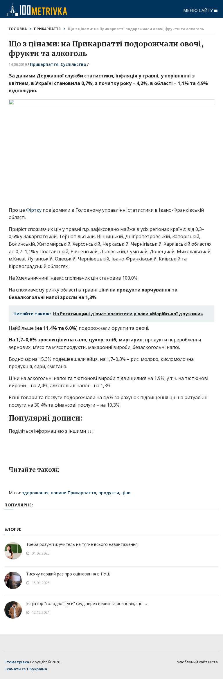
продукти (108, 492)
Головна (18, 28)
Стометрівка (16, 661)
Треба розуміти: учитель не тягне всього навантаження (82, 544)
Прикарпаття (47, 28)
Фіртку (34, 210)
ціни (126, 492)
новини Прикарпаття (73, 492)
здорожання (35, 492)
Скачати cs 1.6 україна (25, 668)
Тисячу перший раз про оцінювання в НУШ (68, 574)
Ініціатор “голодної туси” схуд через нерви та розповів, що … (86, 603)
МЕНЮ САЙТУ (198, 10)
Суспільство (73, 64)
